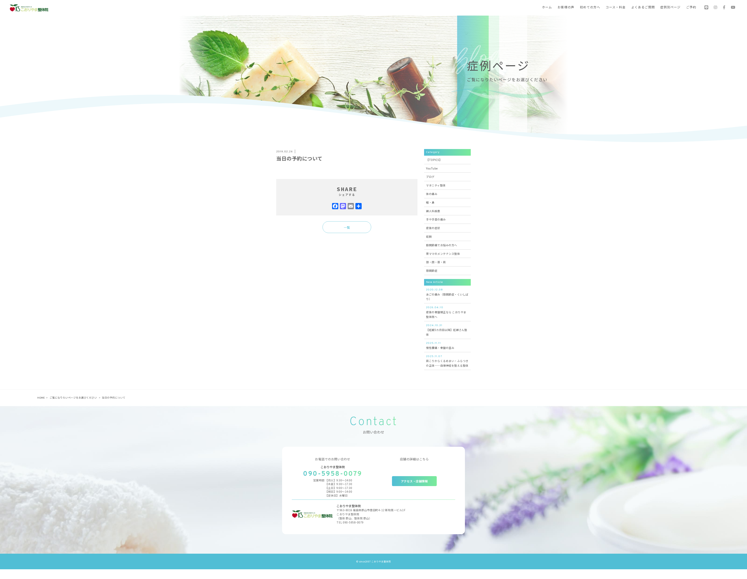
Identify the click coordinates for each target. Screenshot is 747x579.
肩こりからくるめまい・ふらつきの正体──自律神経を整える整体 (447, 361)
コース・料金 (616, 8)
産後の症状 (433, 228)
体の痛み (431, 194)
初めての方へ (590, 8)
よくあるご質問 (643, 8)
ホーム (547, 8)
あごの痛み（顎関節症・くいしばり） (447, 294)
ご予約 (691, 8)
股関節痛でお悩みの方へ (441, 245)
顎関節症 (431, 271)
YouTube (432, 168)
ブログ (430, 177)
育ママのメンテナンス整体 (443, 254)
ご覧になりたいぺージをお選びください (73, 397)
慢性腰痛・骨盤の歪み (440, 346)
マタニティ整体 (436, 185)
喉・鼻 (430, 202)
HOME (41, 397)
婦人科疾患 (433, 211)
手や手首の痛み (436, 219)
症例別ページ (670, 8)
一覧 (347, 227)
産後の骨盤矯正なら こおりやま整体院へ (446, 312)
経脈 (429, 236)
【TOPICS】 (434, 160)
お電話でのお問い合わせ (332, 459)
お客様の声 (566, 8)
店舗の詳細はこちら (414, 459)
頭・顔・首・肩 (436, 262)
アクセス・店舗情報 (414, 481)
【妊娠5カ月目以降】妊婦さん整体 (446, 330)
